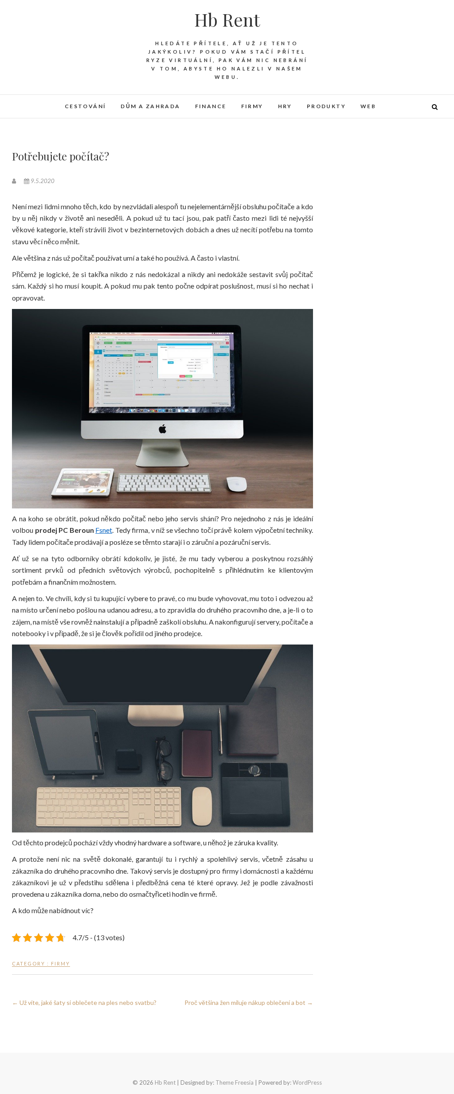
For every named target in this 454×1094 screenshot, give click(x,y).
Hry (285, 106)
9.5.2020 (42, 180)
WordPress (307, 1082)
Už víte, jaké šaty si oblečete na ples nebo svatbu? (84, 1002)
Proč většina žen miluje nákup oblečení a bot (248, 1002)
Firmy (252, 106)
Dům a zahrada (150, 106)
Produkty (326, 106)
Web (368, 106)
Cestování (85, 106)
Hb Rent (227, 19)
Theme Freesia (234, 1082)
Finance (211, 106)
